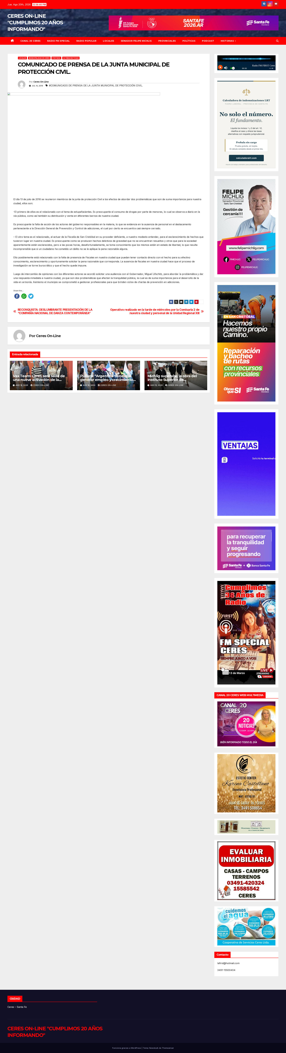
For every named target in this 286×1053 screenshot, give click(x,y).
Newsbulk (153, 1048)
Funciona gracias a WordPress (127, 1048)
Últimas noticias (71, 58)
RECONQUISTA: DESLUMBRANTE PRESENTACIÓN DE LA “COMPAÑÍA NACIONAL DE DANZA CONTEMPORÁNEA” (55, 311)
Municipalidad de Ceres (39, 58)
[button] (277, 40)
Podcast (208, 41)
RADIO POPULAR (86, 41)
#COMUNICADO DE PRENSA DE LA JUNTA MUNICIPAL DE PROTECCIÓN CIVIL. (96, 85)
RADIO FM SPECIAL (58, 41)
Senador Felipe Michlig (136, 41)
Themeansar (168, 1048)
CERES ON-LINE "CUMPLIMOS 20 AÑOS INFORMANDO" (35, 22)
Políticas (189, 41)
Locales (108, 41)
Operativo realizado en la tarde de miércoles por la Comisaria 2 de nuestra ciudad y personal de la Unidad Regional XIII (154, 311)
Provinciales (167, 41)
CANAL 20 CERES (30, 41)
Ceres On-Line (41, 81)
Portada (56, 58)
